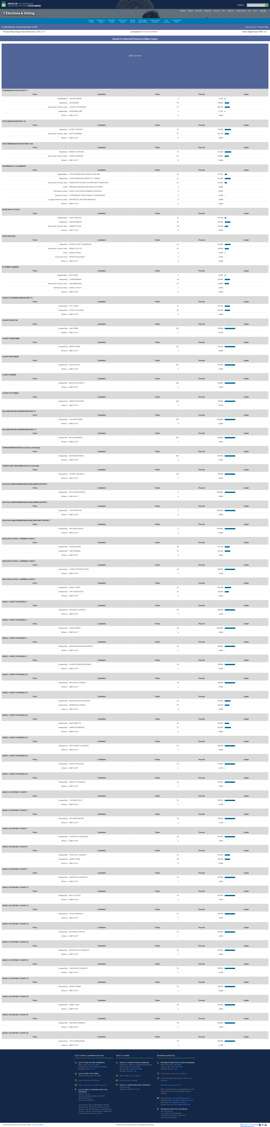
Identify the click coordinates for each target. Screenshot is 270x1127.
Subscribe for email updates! (250, 1125)
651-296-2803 (175, 1065)
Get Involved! (166, 21)
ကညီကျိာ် (263, 11)
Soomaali (198, 11)
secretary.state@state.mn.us (95, 1085)
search (241, 5)
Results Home (251, 27)
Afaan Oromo (241, 11)
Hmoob (190, 11)
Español (182, 11)
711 (93, 1069)
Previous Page (263, 27)
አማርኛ (255, 11)
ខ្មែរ (249, 11)
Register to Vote (91, 21)
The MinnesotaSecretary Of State (24, 5)
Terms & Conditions (38, 1125)
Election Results (132, 21)
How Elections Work (176, 21)
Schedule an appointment (171, 1085)
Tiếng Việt (207, 11)
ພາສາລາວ (230, 11)
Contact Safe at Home (129, 1080)
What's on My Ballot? (123, 21)
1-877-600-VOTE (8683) (97, 1067)
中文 (223, 11)
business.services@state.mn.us (177, 1098)
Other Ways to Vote (112, 21)
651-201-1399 (134, 1067)
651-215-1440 (93, 1065)
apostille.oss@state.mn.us (183, 1100)
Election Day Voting (101, 21)
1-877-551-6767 (177, 1067)
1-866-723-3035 (135, 1069)
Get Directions (85, 1094)
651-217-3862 (95, 1076)
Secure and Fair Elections (155, 21)
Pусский (216, 11)
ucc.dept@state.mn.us (178, 1102)
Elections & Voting (20, 13)
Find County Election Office (142, 21)
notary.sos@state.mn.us (180, 1104)
